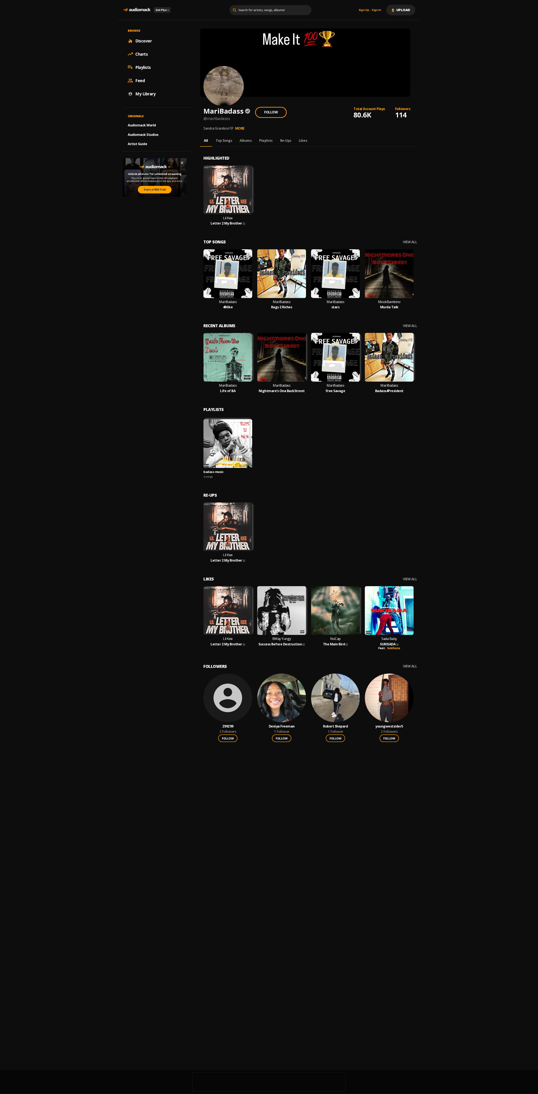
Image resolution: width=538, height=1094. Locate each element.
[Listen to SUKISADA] (389, 610)
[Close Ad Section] (182, 163)
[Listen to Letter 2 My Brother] (227, 189)
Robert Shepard (335, 726)
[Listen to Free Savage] (335, 357)
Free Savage (335, 391)
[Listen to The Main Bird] (335, 610)
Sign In (376, 10)
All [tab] (206, 140)
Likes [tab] (303, 140)
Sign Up (364, 10)
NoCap (335, 639)
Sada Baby (389, 639)
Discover (143, 40)
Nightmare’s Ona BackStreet (282, 391)
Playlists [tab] (266, 140)
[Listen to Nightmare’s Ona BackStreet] (281, 357)
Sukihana (393, 648)
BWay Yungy (281, 639)
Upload (403, 10)
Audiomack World (142, 125)
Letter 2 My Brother (226, 223)
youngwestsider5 (389, 726)
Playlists (143, 67)
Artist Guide (137, 144)
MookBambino (389, 302)
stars (335, 307)
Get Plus (162, 10)
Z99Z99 (227, 726)
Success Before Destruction (280, 644)
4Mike (228, 307)
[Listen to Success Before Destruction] (281, 610)
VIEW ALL (410, 242)
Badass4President (389, 391)
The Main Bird (334, 644)
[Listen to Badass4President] (389, 357)
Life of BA (228, 391)
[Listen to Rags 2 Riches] (281, 273)
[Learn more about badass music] (227, 443)
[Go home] (136, 10)
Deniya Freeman (282, 726)
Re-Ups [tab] (285, 140)
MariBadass (228, 302)
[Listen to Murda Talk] (389, 273)
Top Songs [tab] (224, 140)
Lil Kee (228, 218)
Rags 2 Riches (281, 307)
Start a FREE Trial (155, 189)
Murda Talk (389, 307)
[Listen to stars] (335, 273)
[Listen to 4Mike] (227, 273)
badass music (213, 472)
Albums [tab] (246, 140)
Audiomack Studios (143, 134)
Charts (141, 54)
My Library (145, 93)
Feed (140, 80)
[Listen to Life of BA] (227, 357)
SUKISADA (388, 644)
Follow (271, 112)
